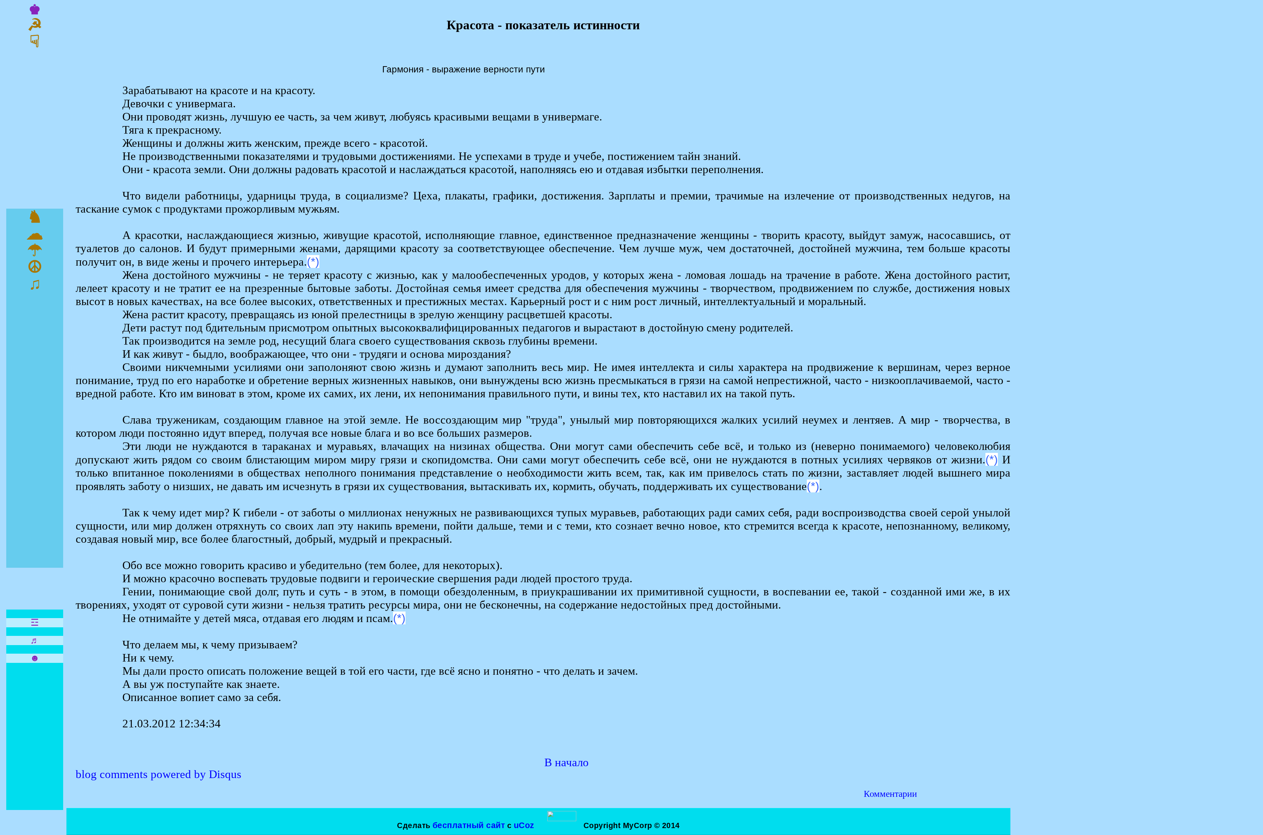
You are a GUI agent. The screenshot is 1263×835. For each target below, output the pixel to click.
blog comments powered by (158, 774)
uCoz (524, 825)
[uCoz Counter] (561, 818)
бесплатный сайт (469, 825)
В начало (566, 762)
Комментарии (890, 794)
